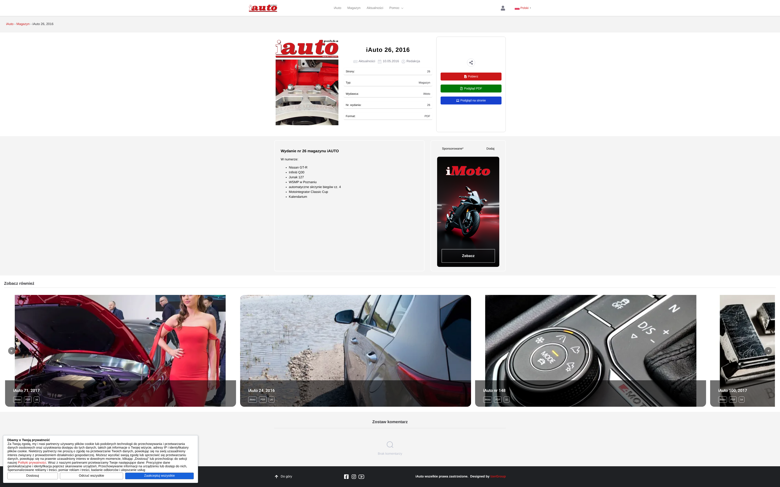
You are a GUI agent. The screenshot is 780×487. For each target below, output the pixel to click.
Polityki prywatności (32, 462)
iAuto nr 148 (494, 390)
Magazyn (23, 24)
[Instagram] (354, 476)
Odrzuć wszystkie (91, 475)
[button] (471, 63)
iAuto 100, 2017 (732, 390)
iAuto (9, 24)
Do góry (286, 476)
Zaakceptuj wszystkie (159, 475)
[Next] (768, 350)
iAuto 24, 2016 (261, 390)
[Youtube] (361, 476)
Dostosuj (32, 475)
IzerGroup (498, 476)
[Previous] (11, 350)
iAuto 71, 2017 (26, 390)
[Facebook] (346, 476)
